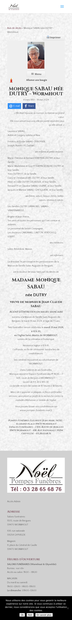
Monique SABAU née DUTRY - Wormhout (36, 91)
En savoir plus (44, 615)
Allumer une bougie (36, 80)
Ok (22, 615)
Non (30, 615)
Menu (37, 74)
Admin (17, 501)
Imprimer (55, 37)
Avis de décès (14, 28)
